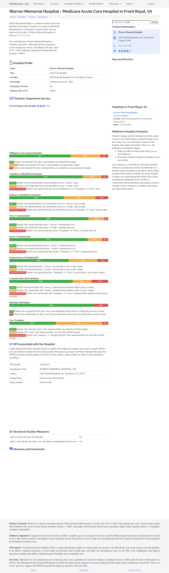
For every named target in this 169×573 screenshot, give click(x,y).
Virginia (31, 16)
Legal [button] (151, 4)
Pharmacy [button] (114, 4)
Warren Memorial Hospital (125, 112)
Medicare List (19, 3)
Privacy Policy (135, 570)
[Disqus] (58, 485)
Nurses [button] (54, 4)
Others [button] (129, 4)
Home (12, 16)
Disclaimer (83, 570)
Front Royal (42, 16)
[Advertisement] (84, 40)
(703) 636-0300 (23, 35)
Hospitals (22, 16)
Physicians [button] (38, 4)
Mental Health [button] (96, 4)
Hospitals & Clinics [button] (73, 4)
